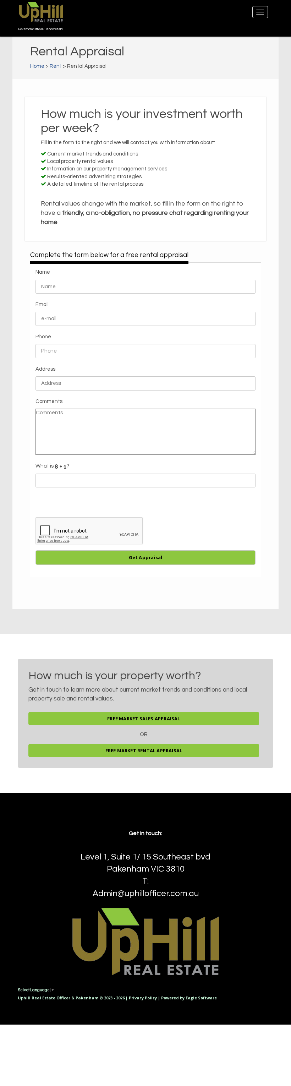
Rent (56, 66)
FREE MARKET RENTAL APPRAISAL (143, 750)
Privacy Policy (143, 997)
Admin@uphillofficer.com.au (146, 893)
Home (37, 66)
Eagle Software (201, 997)
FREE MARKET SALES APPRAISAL (143, 718)
